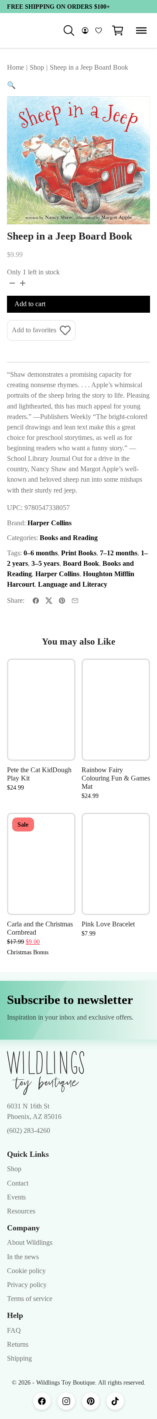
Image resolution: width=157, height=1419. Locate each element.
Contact (17, 1183)
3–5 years (45, 563)
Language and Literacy (72, 584)
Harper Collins (49, 523)
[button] (118, 30)
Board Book (81, 563)
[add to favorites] (60, 673)
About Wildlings (29, 1242)
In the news (23, 1256)
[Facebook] (35, 600)
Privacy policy (27, 1284)
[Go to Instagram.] (66, 1401)
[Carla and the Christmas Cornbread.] (41, 864)
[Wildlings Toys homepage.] (45, 1073)
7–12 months (118, 553)
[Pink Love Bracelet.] (116, 864)
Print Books (78, 553)
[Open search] (68, 30)
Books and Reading (69, 537)
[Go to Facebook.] (42, 1401)
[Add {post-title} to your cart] (60, 722)
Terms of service (29, 1298)
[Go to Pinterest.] (90, 1401)
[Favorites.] (98, 30)
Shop (14, 1168)
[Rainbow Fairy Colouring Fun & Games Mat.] (116, 710)
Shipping (19, 1358)
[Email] (75, 600)
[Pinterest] (61, 600)
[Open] (141, 30)
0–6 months (41, 553)
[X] (48, 600)
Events (16, 1197)
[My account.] (85, 30)
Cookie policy (26, 1270)
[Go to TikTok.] (115, 1401)
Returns (17, 1344)
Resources (21, 1211)
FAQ (14, 1330)
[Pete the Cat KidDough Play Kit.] (41, 710)
